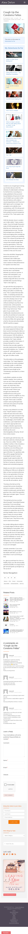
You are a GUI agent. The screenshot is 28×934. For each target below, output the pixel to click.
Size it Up (21, 583)
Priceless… (12, 624)
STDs (10, 581)
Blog (14, 915)
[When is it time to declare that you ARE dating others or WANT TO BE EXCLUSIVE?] (6, 599)
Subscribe (14, 822)
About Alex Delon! (14, 912)
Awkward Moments (14, 583)
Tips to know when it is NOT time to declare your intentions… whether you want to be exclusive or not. (17, 617)
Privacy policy (14, 921)
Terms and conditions (14, 923)
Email (5, 767)
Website (5, 774)
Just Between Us (14, 920)
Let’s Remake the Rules (12, 179)
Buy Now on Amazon (9, 894)
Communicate (19, 581)
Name (5, 760)
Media (14, 916)
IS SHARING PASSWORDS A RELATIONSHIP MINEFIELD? (17, 630)
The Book (14, 913)
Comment (6, 743)
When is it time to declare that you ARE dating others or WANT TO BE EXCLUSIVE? (17, 599)
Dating (12, 19)
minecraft (11, 655)
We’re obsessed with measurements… (15, 605)
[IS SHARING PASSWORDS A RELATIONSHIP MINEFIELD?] (6, 631)
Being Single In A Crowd (16, 611)
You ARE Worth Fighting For (13, 99)
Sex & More (17, 19)
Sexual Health (6, 583)
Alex (17, 18)
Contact (14, 918)
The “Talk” (9, 155)
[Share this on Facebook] (5, 577)
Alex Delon (8, 2)
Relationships (7, 19)
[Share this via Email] (14, 577)
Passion (13, 581)
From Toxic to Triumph (12, 110)
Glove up (5, 581)
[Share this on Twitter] (11, 577)
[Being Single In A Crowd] (6, 612)
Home (14, 910)
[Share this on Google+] (8, 577)
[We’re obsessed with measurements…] (6, 606)
